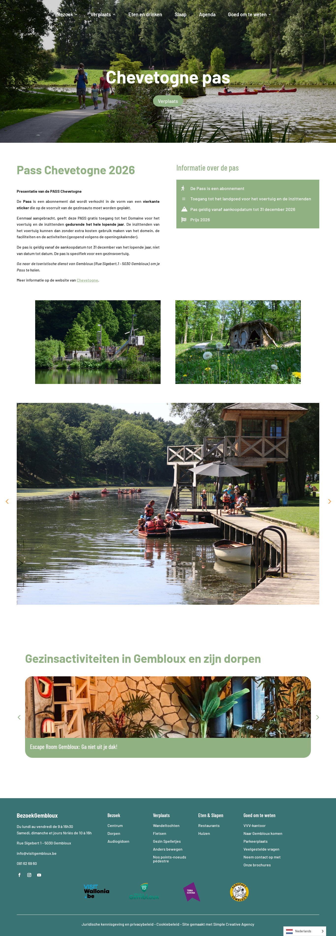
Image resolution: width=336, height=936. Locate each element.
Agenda (207, 14)
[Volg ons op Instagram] (29, 875)
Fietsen (159, 833)
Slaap (180, 14)
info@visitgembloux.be (37, 853)
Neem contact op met (262, 857)
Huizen (204, 833)
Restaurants (209, 825)
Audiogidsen (118, 841)
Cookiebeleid (167, 924)
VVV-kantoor (255, 825)
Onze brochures (257, 864)
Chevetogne (87, 280)
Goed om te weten (247, 14)
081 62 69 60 (27, 863)
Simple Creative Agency (233, 924)
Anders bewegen (168, 849)
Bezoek (65, 14)
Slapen (217, 815)
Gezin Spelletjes (167, 841)
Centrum (115, 825)
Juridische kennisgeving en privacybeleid (118, 924)
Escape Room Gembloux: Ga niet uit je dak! (73, 746)
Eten (202, 815)
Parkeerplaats (256, 841)
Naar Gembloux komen (263, 833)
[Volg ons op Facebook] (19, 875)
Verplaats (101, 14)
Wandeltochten (166, 825)
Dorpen (113, 833)
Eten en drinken (145, 14)
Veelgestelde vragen (261, 849)
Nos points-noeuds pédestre (169, 859)
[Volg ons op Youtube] (39, 875)
